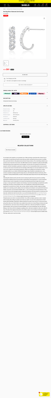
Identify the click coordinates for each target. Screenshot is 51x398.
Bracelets (11, 211)
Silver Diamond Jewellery (11, 150)
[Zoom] (44, 18)
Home (4, 9)
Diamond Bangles (26, 211)
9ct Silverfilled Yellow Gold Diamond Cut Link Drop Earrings (27, 194)
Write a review (25, 136)
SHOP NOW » (25, 2)
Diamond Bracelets (18, 211)
